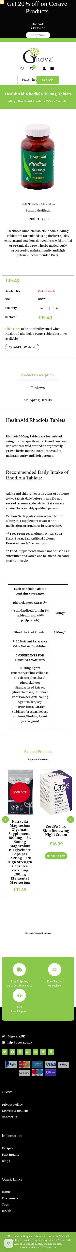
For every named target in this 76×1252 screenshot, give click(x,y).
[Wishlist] (21, 69)
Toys (5, 1204)
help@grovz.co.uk (19, 1042)
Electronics (10, 1198)
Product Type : (38, 219)
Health (6, 1211)
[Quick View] (16, 811)
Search (47, 80)
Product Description (37, 375)
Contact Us (9, 1117)
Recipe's (7, 1148)
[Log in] (44, 69)
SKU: (8, 299)
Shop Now (38, 35)
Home (6, 1192)
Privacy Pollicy (12, 1104)
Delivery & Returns (15, 1111)
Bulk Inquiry (10, 1154)
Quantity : (11, 308)
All (10, 101)
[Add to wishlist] (29, 811)
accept (49, 1247)
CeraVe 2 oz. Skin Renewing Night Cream (56, 831)
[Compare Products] (9, 811)
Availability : (13, 291)
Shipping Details (38, 400)
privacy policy (30, 1247)
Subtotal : (11, 317)
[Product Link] (23, 811)
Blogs (6, 1161)
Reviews (38, 388)
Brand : (31, 210)
